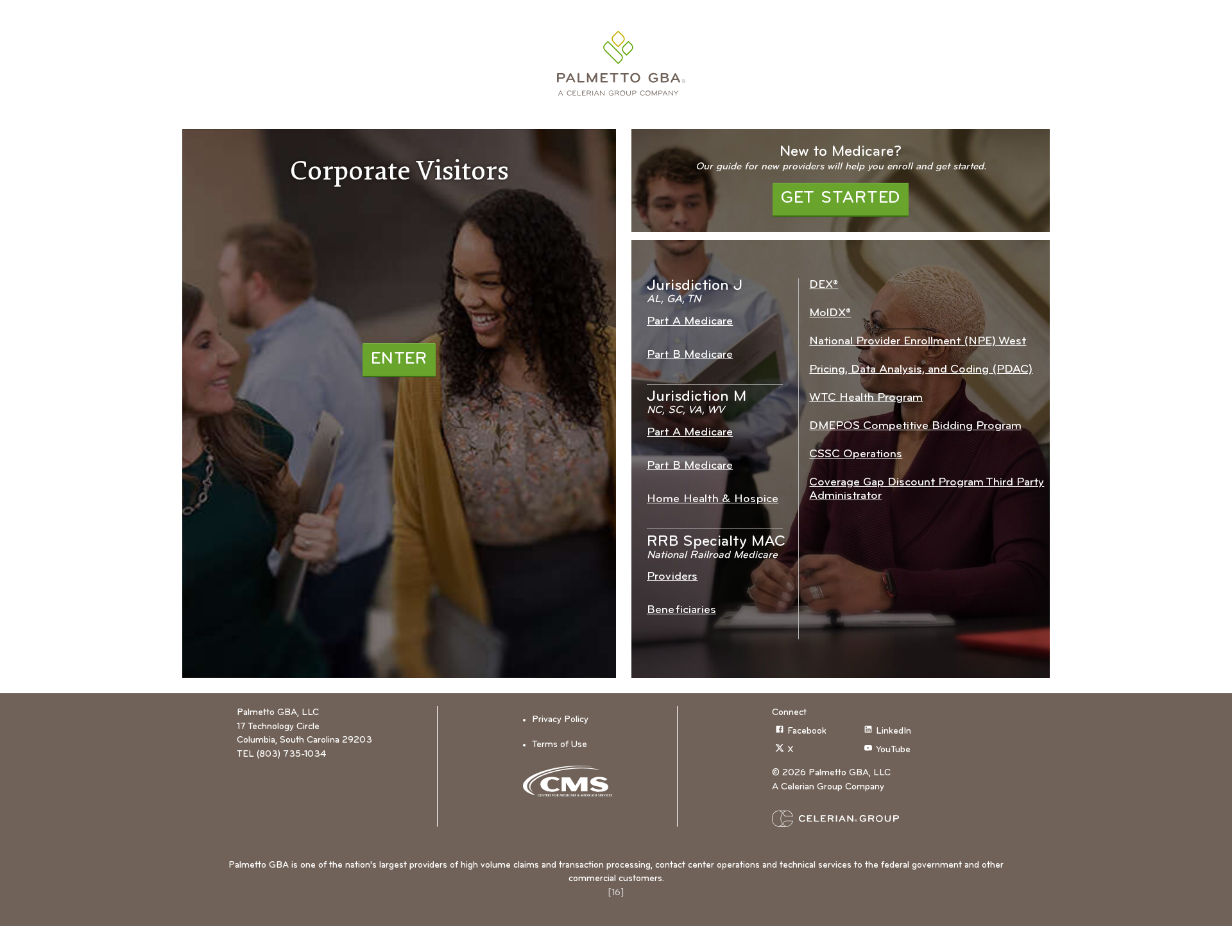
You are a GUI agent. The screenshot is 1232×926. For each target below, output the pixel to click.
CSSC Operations (855, 454)
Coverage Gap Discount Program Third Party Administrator (926, 489)
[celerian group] (860, 819)
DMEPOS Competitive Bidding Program (915, 426)
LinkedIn (893, 731)
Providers (672, 577)
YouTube (893, 750)
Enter (399, 359)
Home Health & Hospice (712, 499)
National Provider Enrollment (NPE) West (917, 341)
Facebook (806, 731)
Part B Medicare (690, 355)
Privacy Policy (560, 720)
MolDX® (830, 313)
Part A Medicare (690, 322)
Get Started (840, 198)
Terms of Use (559, 745)
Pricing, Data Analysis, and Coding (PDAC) (920, 370)
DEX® (823, 285)
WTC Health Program (866, 398)
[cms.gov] (572, 781)
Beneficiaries (681, 610)
